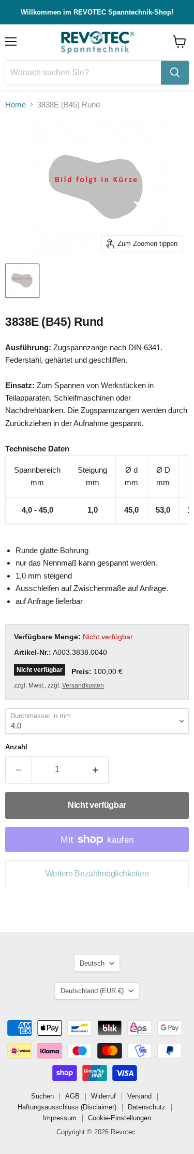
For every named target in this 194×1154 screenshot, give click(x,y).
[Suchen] (175, 73)
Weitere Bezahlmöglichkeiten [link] (97, 873)
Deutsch (92, 963)
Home (15, 104)
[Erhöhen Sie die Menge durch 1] (95, 769)
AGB (72, 1096)
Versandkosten (83, 685)
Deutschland (92, 991)
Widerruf (103, 1096)
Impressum (60, 1118)
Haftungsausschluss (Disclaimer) (67, 1107)
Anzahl (16, 747)
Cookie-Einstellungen (119, 1118)
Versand (139, 1096)
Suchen (42, 1096)
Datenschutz (147, 1107)
